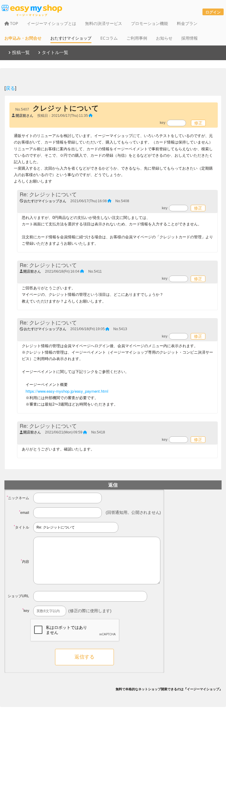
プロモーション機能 (149, 23)
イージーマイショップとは (51, 23)
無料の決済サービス (103, 23)
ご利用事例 (137, 38)
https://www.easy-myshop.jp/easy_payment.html (67, 391)
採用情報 (189, 38)
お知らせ (164, 38)
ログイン (213, 12)
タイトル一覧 (55, 52)
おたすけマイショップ (71, 38)
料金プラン (187, 23)
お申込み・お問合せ (22, 38)
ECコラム (109, 38)
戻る (10, 88)
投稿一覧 (21, 52)
